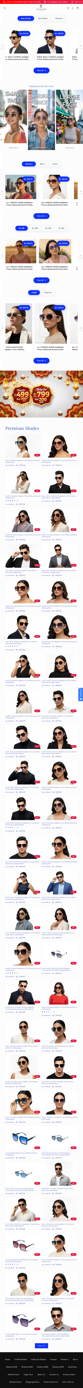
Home (7, 1359)
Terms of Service (51, 1382)
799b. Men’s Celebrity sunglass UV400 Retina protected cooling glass (57, 1189)
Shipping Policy (32, 1382)
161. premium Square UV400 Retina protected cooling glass (21, 1154)
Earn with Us (68, 1382)
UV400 (34, 292)
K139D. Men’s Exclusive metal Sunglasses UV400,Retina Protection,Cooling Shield (56, 969)
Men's (42, 164)
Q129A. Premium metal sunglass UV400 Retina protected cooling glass (58, 1047)
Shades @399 (27, 1367)
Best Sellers (43, 18)
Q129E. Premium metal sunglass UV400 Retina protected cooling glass (21, 1082)
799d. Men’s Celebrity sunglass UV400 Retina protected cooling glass (57, 1082)
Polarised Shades (38, 1359)
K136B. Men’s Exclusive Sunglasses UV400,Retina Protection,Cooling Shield (59, 571)
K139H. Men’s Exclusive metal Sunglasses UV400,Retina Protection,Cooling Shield (19, 1008)
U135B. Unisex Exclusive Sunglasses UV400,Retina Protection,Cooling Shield (59, 898)
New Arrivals (26, 18)
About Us (41, 1374)
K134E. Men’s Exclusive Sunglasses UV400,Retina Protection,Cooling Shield (22, 788)
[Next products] (81, 46)
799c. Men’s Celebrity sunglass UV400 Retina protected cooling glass (57, 717)
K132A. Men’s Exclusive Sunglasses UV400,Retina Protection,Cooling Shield (22, 1225)
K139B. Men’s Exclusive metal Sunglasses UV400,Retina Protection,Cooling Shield (56, 1154)
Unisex (55, 164)
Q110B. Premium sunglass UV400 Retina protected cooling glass (59, 642)
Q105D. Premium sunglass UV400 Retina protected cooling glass (23, 607)
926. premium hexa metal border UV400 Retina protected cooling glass (21, 1260)
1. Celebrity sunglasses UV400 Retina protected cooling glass (41, 348)
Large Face (28, 1374)
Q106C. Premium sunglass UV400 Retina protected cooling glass (59, 1118)
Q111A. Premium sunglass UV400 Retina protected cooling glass (59, 1260)
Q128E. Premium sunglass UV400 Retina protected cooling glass (23, 535)
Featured (58, 18)
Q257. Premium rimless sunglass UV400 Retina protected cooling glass (21, 1047)
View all (41, 1346)
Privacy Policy (69, 1374)
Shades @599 (58, 1367)
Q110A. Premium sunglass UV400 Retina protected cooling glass (59, 823)
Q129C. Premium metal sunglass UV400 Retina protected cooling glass (58, 1299)
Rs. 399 (35, 228)
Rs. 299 (21, 228)
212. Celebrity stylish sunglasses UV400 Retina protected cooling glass (46, 269)
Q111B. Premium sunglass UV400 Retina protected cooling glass (59, 1008)
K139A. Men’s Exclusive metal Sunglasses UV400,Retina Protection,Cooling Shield (19, 1189)
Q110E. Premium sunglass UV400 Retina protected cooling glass (59, 788)
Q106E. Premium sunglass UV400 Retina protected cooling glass (59, 862)
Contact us (54, 1374)
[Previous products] (2, 46)
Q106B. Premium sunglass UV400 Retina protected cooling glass (59, 607)
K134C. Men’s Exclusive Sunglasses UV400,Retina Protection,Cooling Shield (59, 497)
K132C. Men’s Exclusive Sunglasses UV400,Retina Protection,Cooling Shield (22, 862)
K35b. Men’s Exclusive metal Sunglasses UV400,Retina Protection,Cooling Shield (56, 1335)
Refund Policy (15, 1382)
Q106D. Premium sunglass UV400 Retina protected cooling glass (23, 969)
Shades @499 (42, 1367)
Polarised (47, 292)
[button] (4, 8)
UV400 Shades (20, 1359)
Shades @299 (11, 1367)
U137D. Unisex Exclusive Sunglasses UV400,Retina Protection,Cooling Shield (22, 898)
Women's (28, 164)
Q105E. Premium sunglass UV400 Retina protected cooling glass (59, 461)
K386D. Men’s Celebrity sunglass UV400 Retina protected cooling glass (42, 59)
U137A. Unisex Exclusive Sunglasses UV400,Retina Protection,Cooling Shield (22, 933)
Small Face (72, 1367)
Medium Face (13, 1374)
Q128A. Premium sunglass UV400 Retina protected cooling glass (59, 535)
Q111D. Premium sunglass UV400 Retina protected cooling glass (22, 681)
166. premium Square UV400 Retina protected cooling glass (21, 1335)
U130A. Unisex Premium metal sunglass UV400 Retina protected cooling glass (58, 933)
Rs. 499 (48, 228)
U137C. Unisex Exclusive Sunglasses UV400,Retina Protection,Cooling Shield (22, 752)
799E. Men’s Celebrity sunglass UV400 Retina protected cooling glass (21, 642)
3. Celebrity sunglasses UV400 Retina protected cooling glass (45, 203)
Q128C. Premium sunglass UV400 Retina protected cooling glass (23, 497)
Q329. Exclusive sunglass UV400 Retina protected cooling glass (22, 461)
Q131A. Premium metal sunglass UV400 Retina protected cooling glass (58, 1225)
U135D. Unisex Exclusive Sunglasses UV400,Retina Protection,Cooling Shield (59, 752)
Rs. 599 (61, 228)
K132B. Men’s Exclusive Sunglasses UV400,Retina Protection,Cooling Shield (22, 823)
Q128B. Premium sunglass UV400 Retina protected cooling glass (23, 717)
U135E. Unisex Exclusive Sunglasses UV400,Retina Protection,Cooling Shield (59, 681)
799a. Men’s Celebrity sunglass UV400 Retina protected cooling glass (21, 571)
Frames (53, 1359)
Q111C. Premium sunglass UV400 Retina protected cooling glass (22, 1118)
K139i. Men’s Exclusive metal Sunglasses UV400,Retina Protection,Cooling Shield (19, 1299)
